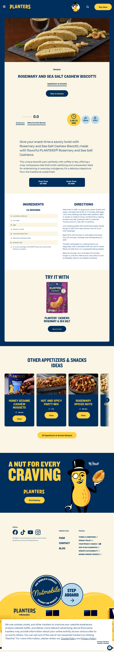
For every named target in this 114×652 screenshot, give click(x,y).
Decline (106, 642)
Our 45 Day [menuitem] (88, 547)
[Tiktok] (22, 532)
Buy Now (103, 7)
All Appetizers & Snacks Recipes (57, 435)
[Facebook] (15, 532)
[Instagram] (38, 532)
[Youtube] (30, 532)
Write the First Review (36, 123)
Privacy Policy (88, 638)
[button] (109, 647)
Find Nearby (34, 500)
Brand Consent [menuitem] (89, 554)
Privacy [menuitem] (85, 540)
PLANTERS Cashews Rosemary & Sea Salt (57, 319)
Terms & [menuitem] (87, 537)
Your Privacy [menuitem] (88, 544)
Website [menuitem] (88, 551)
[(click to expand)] (3, 6)
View (19, 418)
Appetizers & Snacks (57, 83)
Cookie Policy (68, 638)
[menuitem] (64, 538)
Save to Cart (57, 329)
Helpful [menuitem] (64, 531)
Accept (100, 642)
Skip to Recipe (57, 93)
